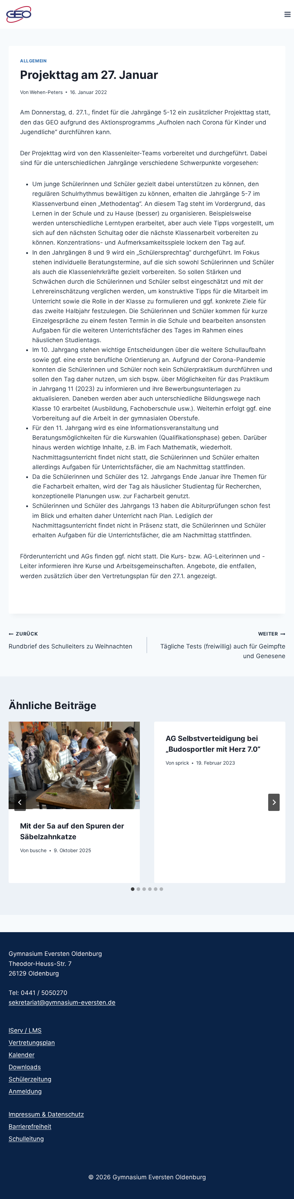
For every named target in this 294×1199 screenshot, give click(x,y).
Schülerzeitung (30, 1079)
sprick (182, 763)
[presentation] (74, 765)
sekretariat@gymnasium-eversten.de (62, 1002)
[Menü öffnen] (287, 14)
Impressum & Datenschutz (46, 1114)
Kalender (21, 1054)
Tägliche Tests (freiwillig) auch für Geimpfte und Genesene (222, 645)
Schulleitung (26, 1138)
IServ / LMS (25, 1030)
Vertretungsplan (32, 1042)
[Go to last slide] (20, 802)
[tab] (132, 889)
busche (38, 850)
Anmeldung (25, 1091)
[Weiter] (274, 802)
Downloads (25, 1067)
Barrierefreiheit (30, 1126)
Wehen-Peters (46, 92)
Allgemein (33, 60)
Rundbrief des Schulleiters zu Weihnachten (70, 640)
